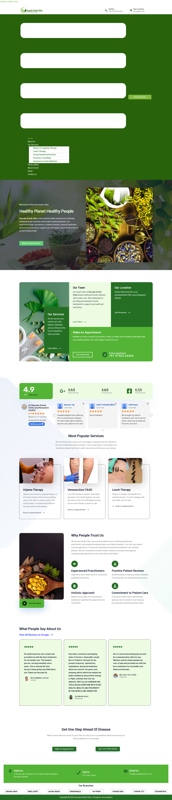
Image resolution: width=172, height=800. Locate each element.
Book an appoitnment (117, 353)
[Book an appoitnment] (104, 354)
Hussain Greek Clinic (9, 1)
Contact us (32, 174)
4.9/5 (71, 389)
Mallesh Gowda (135, 405)
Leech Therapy (39, 151)
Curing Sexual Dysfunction (44, 154)
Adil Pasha (101, 405)
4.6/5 (105, 389)
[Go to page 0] (101, 430)
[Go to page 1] (103, 430)
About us (31, 141)
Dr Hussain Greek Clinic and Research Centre (38, 407)
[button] (73, 76)
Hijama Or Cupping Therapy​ (45, 148)
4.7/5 (138, 389)
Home (30, 138)
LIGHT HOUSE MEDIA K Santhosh (74, 405)
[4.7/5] (129, 391)
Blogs (30, 171)
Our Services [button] (33, 145)
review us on (35, 424)
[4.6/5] (96, 391)
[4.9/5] (62, 391)
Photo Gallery (33, 165)
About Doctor (33, 168)
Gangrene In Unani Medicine (45, 161)
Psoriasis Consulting (42, 158)
